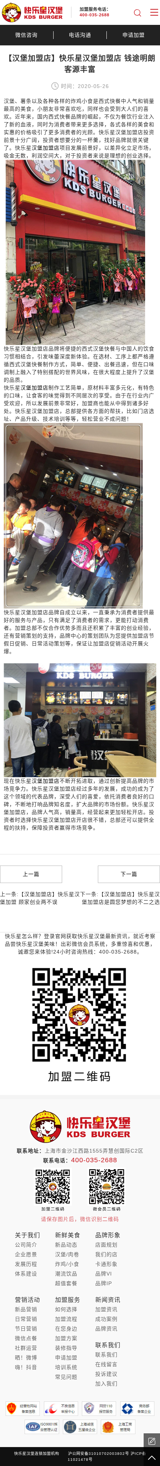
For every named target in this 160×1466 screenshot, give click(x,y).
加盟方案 (66, 1338)
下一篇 (129, 874)
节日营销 (26, 1329)
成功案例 (106, 1319)
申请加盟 (133, 35)
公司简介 (26, 1245)
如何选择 (66, 1309)
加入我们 (106, 1384)
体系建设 (26, 1274)
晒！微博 (26, 1358)
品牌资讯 (106, 1329)
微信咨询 (26, 35)
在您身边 (66, 1329)
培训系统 (66, 1367)
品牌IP (103, 1283)
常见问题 (66, 1377)
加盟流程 (66, 1319)
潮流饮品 (66, 1274)
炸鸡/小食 (67, 1264)
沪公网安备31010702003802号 (98, 1454)
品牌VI (103, 1274)
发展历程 (26, 1264)
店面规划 (106, 1245)
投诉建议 (106, 1374)
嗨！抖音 (26, 1367)
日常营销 (26, 1319)
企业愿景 (26, 1254)
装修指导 (66, 1348)
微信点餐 (26, 1338)
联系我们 (106, 1355)
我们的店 (106, 1254)
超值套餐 (66, 1283)
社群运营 (26, 1348)
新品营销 (26, 1309)
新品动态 (66, 1245)
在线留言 (106, 1364)
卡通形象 (106, 1264)
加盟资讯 (106, 1309)
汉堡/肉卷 (67, 1254)
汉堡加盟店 (46, 781)
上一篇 (31, 874)
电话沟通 (80, 35)
